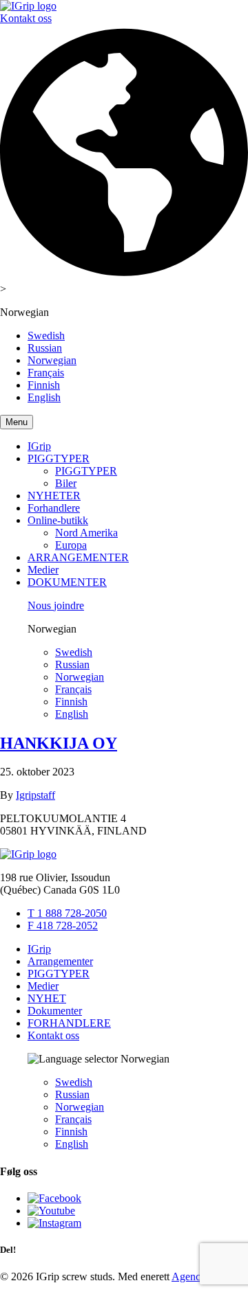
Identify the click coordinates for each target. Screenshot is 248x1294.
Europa (71, 545)
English (44, 397)
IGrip (39, 446)
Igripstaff (35, 795)
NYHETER (54, 495)
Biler (65, 483)
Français (46, 372)
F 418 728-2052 (63, 925)
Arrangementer (60, 961)
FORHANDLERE (69, 1023)
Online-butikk (58, 520)
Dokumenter (55, 1011)
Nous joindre (56, 605)
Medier (43, 570)
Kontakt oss (26, 18)
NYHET (47, 998)
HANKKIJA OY (58, 743)
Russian (45, 348)
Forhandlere (54, 508)
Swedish (46, 335)
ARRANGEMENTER (78, 557)
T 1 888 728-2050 (67, 913)
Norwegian (52, 360)
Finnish (44, 385)
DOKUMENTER (67, 582)
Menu (17, 422)
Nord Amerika (86, 532)
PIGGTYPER (59, 458)
